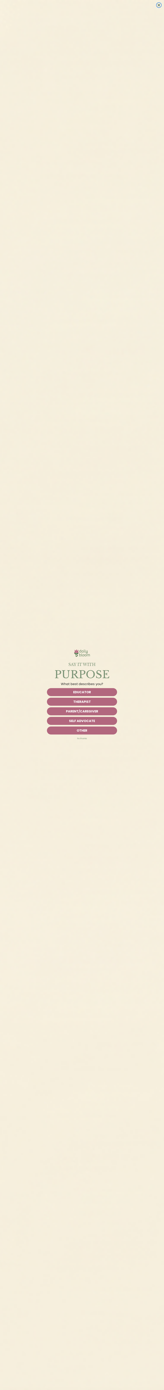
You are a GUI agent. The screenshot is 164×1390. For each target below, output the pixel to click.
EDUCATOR (82, 692)
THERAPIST (82, 701)
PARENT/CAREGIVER (82, 711)
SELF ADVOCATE (82, 721)
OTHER (82, 730)
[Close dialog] (158, 5)
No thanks (82, 738)
